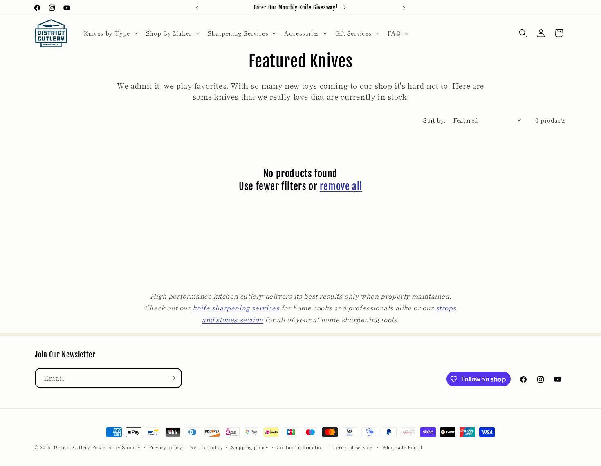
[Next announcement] (404, 8)
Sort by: (434, 120)
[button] (110, 33)
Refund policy (206, 447)
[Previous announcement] (197, 8)
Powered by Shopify (116, 447)
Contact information (300, 447)
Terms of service (352, 447)
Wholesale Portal (402, 447)
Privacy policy (165, 447)
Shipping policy (250, 447)
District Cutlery (72, 447)
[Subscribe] (172, 378)
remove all (341, 186)
